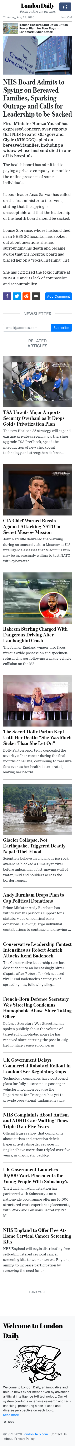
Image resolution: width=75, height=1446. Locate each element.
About (8, 1439)
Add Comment (58, 296)
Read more (11, 1415)
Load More (37, 1292)
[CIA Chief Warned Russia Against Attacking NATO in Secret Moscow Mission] (37, 489)
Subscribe (61, 328)
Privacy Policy (24, 1439)
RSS (10, 1422)
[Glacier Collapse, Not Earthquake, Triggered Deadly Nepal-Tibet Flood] (37, 809)
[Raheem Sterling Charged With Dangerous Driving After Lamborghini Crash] (37, 598)
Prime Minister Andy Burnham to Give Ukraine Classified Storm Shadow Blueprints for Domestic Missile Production (44, 30)
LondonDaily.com (35, 1434)
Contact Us (58, 1434)
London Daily (37, 5)
